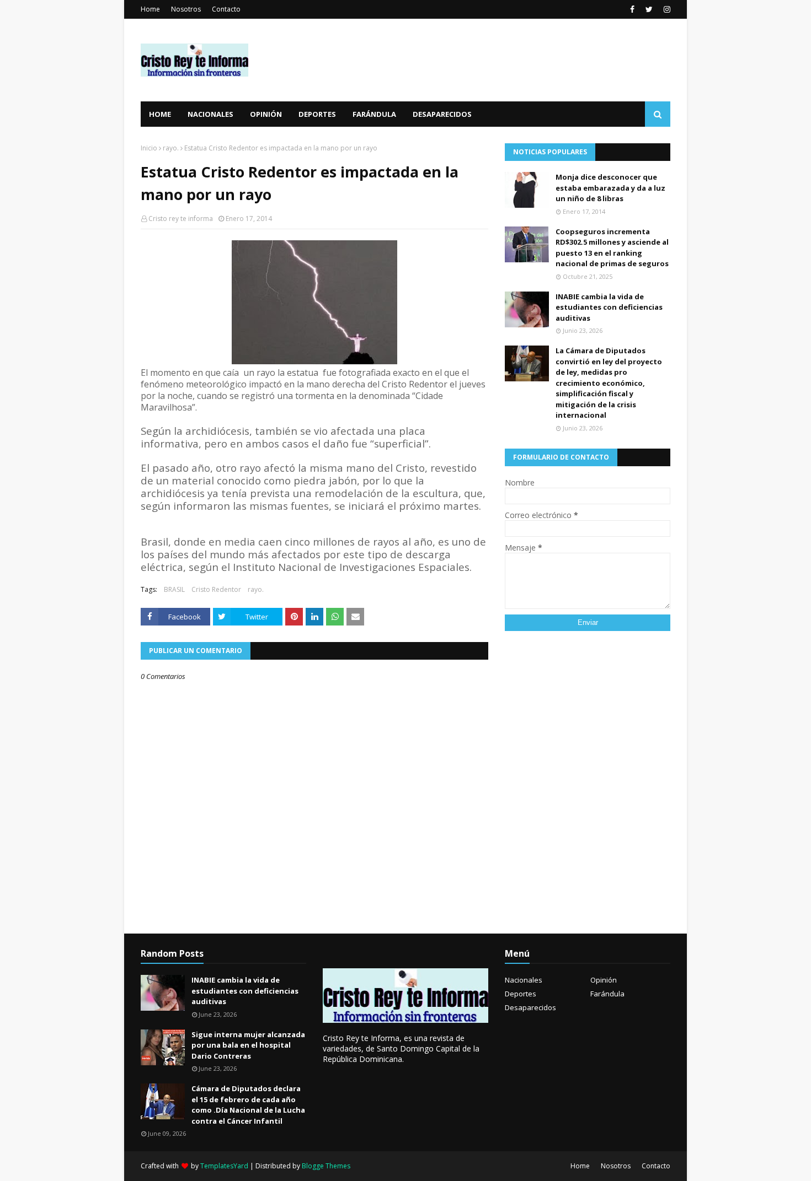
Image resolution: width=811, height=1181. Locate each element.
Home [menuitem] (160, 114)
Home (150, 9)
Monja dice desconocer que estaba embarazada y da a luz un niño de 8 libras (610, 187)
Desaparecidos (530, 1007)
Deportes (520, 994)
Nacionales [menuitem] (210, 114)
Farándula (607, 994)
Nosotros (186, 9)
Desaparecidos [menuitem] (442, 114)
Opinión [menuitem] (266, 114)
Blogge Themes (326, 1166)
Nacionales (523, 980)
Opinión (603, 980)
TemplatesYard (224, 1166)
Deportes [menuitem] (317, 114)
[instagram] (665, 9)
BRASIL (174, 589)
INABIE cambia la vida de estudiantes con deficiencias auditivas (609, 307)
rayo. (171, 148)
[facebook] (632, 9)
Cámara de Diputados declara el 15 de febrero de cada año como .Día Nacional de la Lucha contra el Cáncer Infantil (248, 1104)
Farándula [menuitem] (374, 114)
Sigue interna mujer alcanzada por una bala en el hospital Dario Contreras (248, 1045)
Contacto (226, 9)
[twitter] (649, 9)
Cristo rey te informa (180, 218)
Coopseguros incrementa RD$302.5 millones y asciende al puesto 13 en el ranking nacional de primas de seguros (612, 248)
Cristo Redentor (216, 589)
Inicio (149, 148)
